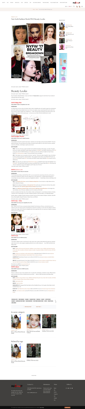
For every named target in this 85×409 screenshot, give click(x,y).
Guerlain (38, 299)
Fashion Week (32, 299)
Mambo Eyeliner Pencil (31, 255)
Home (34, 9)
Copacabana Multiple (39, 250)
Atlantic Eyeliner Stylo (19, 281)
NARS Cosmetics (29, 301)
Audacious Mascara (38, 255)
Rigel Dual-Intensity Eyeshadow (20, 255)
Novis (45, 301)
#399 (41, 150)
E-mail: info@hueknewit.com (32, 392)
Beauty (55, 388)
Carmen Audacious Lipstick (43, 260)
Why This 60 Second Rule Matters (33, 332)
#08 (38, 150)
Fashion (26, 299)
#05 (30, 151)
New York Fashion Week (38, 301)
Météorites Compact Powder (23, 188)
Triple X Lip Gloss (19, 283)
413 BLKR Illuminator (47, 250)
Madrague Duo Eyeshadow (20, 253)
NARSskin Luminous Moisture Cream (36, 248)
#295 (26, 158)
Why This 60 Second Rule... (70, 35)
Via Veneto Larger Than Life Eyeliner (48, 288)
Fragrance (56, 394)
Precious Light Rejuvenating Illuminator (39, 188)
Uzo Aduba (14, 302)
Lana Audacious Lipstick (20, 290)
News (37, 9)
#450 (48, 158)
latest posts (47, 299)
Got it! (67, 407)
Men (54, 400)
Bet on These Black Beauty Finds (18, 332)
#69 (49, 163)
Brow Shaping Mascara (20, 153)
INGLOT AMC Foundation (32, 161)
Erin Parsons (21, 299)
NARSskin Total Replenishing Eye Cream (36, 277)
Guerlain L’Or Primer (21, 181)
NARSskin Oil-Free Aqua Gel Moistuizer (22, 248)
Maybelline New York (20, 301)
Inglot (42, 299)
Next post (38, 306)
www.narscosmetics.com (25, 264)
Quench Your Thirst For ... (69, 48)
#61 (16, 158)
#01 (55, 150)
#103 (14, 163)
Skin (54, 390)
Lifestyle (55, 398)
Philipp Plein (50, 301)
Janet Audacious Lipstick (46, 257)
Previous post (28, 306)
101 (16, 163)
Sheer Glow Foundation (20, 250)
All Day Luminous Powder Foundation (27, 279)
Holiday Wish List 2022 (48, 331)
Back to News (34, 375)
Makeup (13, 301)
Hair (54, 396)
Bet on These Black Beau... (69, 27)
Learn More (42, 407)
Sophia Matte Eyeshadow (29, 253)
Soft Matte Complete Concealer (29, 250)
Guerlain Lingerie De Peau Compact (29, 186)
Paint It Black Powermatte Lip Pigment (24, 288)
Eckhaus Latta (15, 299)
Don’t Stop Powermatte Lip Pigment (21, 262)
